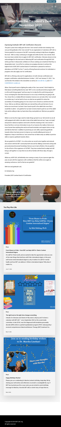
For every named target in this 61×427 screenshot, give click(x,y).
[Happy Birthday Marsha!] (29, 366)
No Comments (37, 30)
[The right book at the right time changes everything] (29, 305)
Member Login (51, 1)
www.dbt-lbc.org (42, 80)
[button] (55, 6)
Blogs (30, 16)
